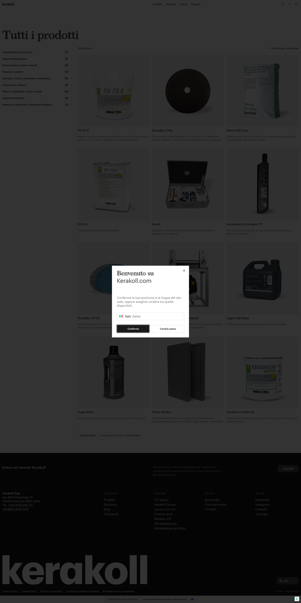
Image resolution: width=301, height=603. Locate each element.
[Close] (184, 270)
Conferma (133, 328)
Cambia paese (168, 328)
